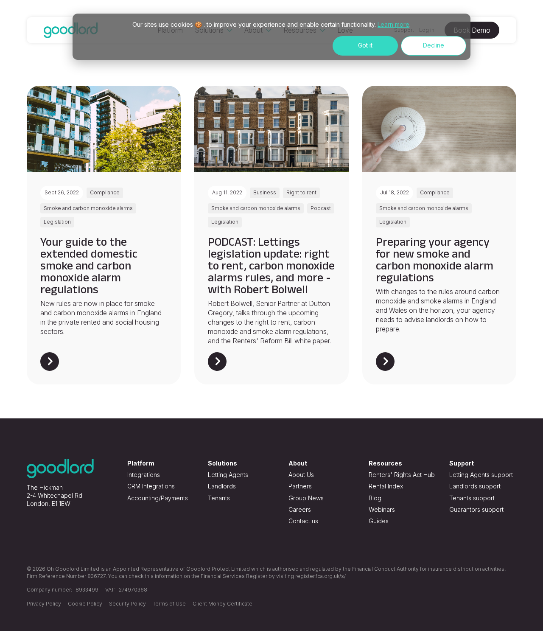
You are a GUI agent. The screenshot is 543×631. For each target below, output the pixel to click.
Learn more (393, 24)
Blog (375, 498)
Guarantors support (476, 509)
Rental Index (386, 486)
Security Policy (127, 603)
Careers (299, 509)
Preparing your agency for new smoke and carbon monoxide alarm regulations (434, 259)
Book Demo (471, 30)
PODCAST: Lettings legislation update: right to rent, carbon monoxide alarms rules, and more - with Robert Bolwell (271, 265)
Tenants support (472, 498)
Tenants (219, 498)
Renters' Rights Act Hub (402, 474)
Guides (379, 520)
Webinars (382, 509)
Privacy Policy (44, 603)
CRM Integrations (151, 486)
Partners (300, 486)
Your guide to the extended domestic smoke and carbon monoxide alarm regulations (88, 265)
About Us (301, 474)
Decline (433, 45)
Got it (365, 45)
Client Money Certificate (222, 603)
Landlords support (475, 486)
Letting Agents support (481, 474)
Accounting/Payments (157, 498)
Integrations (143, 474)
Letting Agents (228, 474)
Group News (306, 498)
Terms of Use (169, 603)
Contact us (303, 520)
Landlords (222, 486)
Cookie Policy (85, 603)
